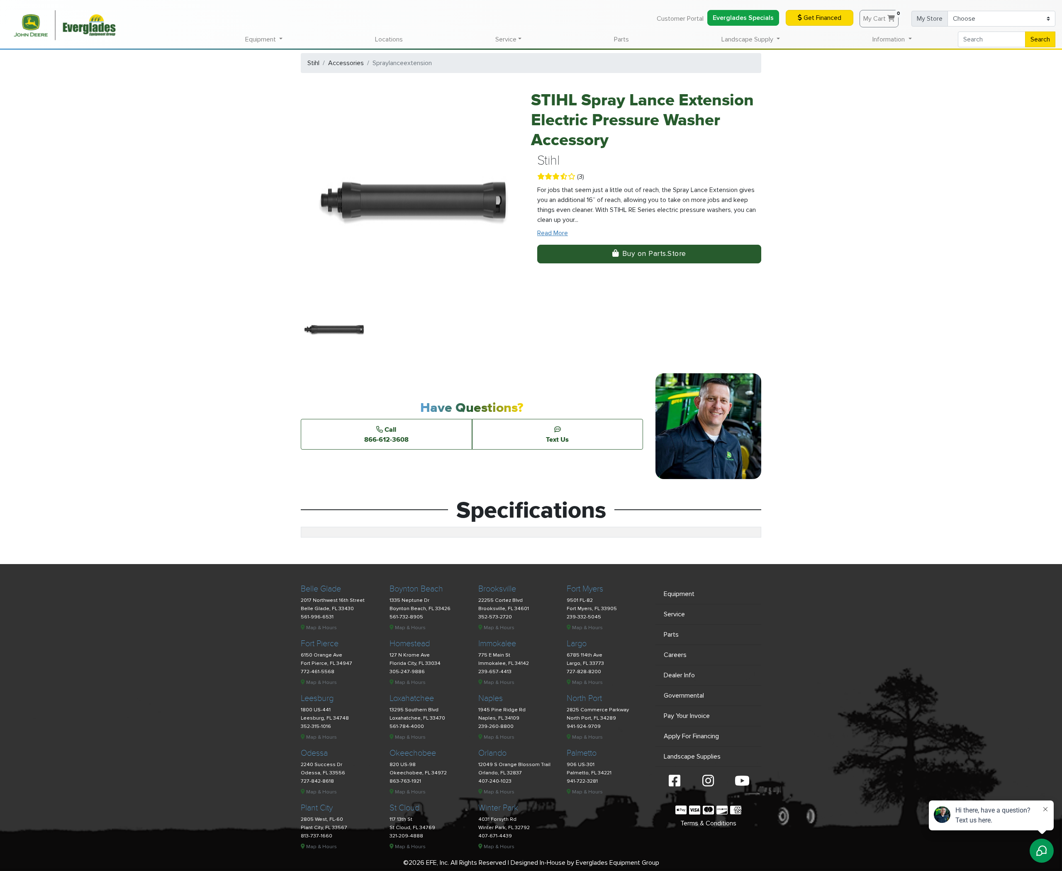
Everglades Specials (743, 18)
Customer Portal (680, 19)
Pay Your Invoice (687, 716)
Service (674, 614)
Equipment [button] (261, 39)
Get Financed (821, 18)
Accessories (346, 63)
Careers (675, 655)
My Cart (881, 16)
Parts (621, 39)
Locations (389, 39)
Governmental (684, 695)
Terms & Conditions (708, 823)
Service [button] (505, 39)
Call (386, 434)
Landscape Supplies (692, 756)
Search (1040, 39)
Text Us (557, 439)
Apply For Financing (691, 736)
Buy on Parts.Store (654, 253)
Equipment (679, 594)
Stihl (313, 63)
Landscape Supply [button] (748, 39)
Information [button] (889, 39)
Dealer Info (679, 675)
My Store (930, 19)
